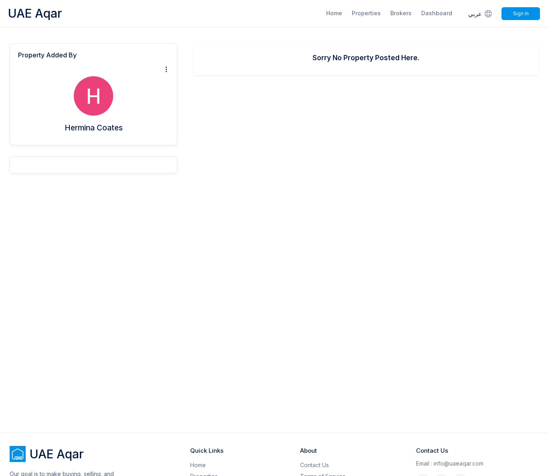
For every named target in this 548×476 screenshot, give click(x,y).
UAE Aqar (35, 13)
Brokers (401, 13)
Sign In (521, 13)
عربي (475, 14)
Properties (366, 13)
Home (334, 13)
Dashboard (436, 13)
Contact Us (314, 465)
